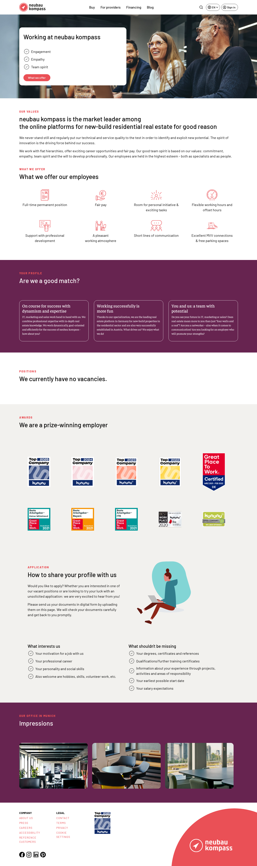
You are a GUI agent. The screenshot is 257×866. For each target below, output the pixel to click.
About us (26, 818)
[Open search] (201, 7)
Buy (92, 7)
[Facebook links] (22, 855)
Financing (133, 7)
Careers (26, 827)
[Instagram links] (29, 855)
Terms (61, 822)
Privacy (62, 827)
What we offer (37, 77)
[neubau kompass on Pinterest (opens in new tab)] (43, 855)
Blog (150, 7)
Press (23, 822)
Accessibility (29, 832)
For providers (111, 7)
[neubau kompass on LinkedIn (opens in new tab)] (36, 854)
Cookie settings (63, 834)
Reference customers (28, 839)
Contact (62, 818)
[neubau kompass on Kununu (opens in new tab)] (102, 822)
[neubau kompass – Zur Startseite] (32, 7)
